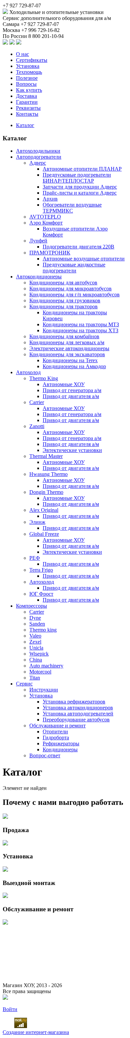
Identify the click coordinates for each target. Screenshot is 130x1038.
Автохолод (28, 372)
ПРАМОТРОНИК (49, 252)
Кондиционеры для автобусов (63, 282)
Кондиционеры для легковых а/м (66, 342)
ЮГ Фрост (41, 594)
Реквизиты (28, 108)
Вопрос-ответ (44, 755)
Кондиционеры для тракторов (63, 306)
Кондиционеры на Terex (70, 360)
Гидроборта (56, 737)
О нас (22, 54)
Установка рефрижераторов (74, 701)
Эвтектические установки (72, 450)
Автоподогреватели (38, 157)
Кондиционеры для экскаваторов (67, 354)
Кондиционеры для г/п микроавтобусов (74, 294)
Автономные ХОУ (64, 384)
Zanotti (36, 426)
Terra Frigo (41, 570)
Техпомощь (29, 72)
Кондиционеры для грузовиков (64, 300)
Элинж (37, 522)
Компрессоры (31, 606)
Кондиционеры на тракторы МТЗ (81, 324)
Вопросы (26, 84)
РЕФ (34, 558)
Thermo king (43, 630)
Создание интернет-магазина (36, 1032)
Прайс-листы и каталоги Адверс (80, 193)
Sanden (37, 624)
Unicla (36, 648)
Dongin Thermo (46, 492)
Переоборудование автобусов (76, 719)
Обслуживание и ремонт (57, 725)
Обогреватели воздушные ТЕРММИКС (72, 208)
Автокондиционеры (39, 276)
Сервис (24, 683)
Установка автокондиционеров (78, 707)
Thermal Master (46, 456)
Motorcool (40, 671)
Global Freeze (44, 534)
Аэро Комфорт (46, 222)
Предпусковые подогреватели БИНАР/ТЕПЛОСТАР (77, 178)
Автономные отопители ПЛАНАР (82, 169)
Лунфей (38, 240)
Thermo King (43, 378)
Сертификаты (31, 60)
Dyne (35, 618)
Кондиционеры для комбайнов (64, 336)
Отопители (55, 731)
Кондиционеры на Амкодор (74, 366)
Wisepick (39, 654)
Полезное (27, 78)
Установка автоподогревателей (78, 713)
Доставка (26, 96)
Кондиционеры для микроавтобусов (70, 288)
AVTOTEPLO (45, 217)
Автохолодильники (38, 151)
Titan (34, 677)
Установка (27, 66)
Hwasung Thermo (48, 474)
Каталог (25, 125)
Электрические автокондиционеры (69, 348)
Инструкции (43, 689)
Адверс (37, 163)
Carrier (36, 402)
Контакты (27, 114)
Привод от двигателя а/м (71, 396)
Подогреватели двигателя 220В (78, 246)
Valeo (35, 636)
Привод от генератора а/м (72, 390)
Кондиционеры (60, 749)
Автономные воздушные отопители (84, 258)
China (35, 660)
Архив (50, 199)
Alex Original (43, 510)
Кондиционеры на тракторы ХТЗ (80, 330)
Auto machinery (46, 665)
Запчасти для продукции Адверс (80, 187)
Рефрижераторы (61, 743)
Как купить (29, 90)
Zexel (35, 642)
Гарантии (27, 102)
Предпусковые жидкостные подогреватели (74, 267)
